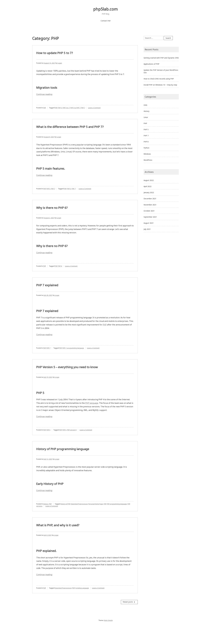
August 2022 (149, 180)
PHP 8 (146, 142)
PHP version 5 (72, 430)
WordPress (148, 160)
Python (146, 148)
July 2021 (147, 229)
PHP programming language (117, 504)
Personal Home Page (95, 504)
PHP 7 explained (47, 285)
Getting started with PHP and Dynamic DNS (161, 58)
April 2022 (147, 186)
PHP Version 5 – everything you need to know (67, 367)
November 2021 (150, 205)
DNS (145, 105)
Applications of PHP (151, 64)
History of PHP (65, 504)
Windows (147, 154)
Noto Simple (108, 620)
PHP (44, 108)
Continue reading (44, 94)
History (45, 504)
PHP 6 (60, 266)
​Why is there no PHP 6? (52, 208)
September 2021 (150, 217)
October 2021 (149, 211)
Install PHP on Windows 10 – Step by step (160, 85)
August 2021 (149, 223)
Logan (60, 63)
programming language (75, 348)
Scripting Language (82, 588)
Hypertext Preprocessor (79, 504)
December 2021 (150, 198)
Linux (146, 117)
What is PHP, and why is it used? (57, 525)
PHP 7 (83, 108)
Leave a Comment (94, 108)
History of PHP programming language (62, 449)
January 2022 (149, 192)
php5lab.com (105, 9)
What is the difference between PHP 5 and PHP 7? (70, 127)
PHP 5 (60, 108)
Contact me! (106, 21)
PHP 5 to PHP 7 (75, 108)
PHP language (91, 403)
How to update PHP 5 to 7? (54, 53)
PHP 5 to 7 (66, 108)
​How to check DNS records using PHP (159, 79)
